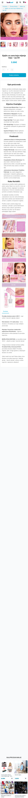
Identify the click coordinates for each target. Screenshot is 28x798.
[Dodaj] (12, 778)
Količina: (4, 66)
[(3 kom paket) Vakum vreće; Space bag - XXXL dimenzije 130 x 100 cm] (7, 770)
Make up (22, 6)
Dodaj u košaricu (14, 75)
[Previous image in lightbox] (2, 26)
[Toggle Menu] (2, 2)
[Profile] (17, 2)
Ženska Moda (13, 6)
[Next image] (26, 45)
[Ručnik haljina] (21, 770)
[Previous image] (1, 45)
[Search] (20, 2)
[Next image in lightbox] (26, 26)
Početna (5, 6)
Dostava (5, 311)
